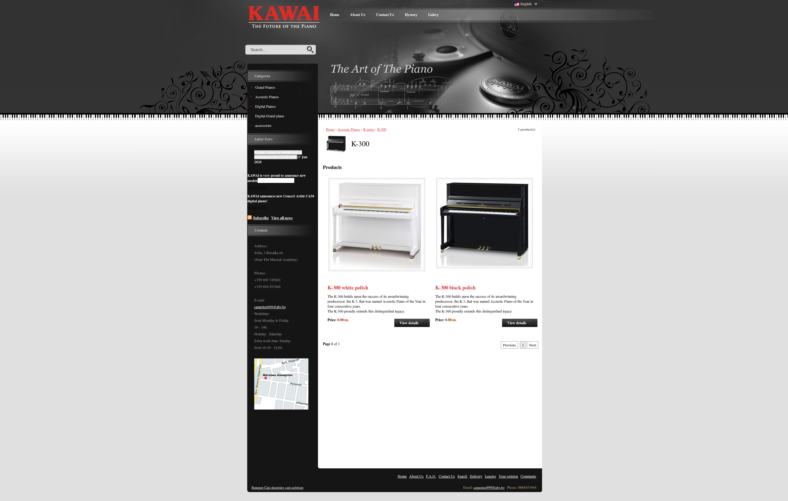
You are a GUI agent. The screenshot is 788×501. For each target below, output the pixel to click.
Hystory (411, 14)
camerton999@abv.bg (270, 306)
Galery (433, 14)
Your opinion (508, 476)
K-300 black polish (455, 287)
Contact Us (385, 14)
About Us (357, 14)
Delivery (476, 476)
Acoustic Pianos (349, 129)
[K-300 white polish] (376, 269)
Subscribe (261, 217)
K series (368, 129)
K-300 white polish (348, 287)
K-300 (381, 129)
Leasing (490, 476)
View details (409, 322)
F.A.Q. (431, 476)
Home (334, 14)
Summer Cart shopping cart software (277, 487)
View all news (282, 217)
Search (462, 476)
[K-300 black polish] (484, 266)
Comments (528, 476)
